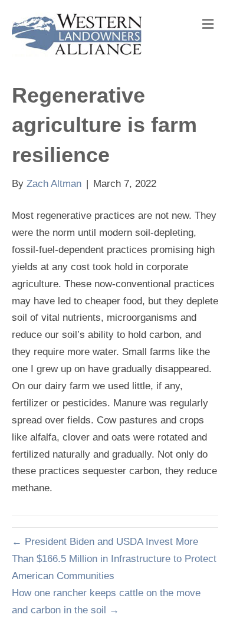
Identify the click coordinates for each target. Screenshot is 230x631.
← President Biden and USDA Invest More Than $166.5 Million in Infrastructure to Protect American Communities (114, 558)
